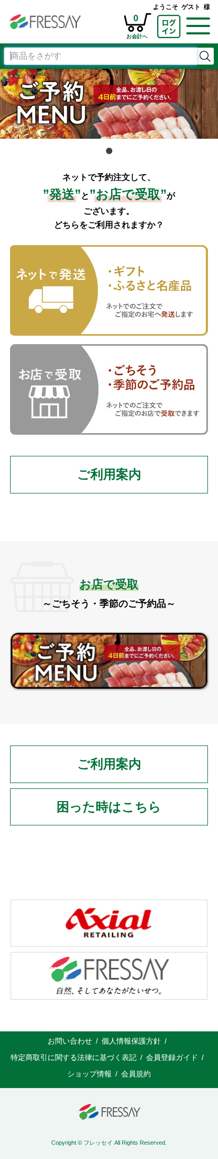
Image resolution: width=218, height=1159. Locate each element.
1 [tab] (109, 151)
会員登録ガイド (172, 1057)
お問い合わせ (70, 1041)
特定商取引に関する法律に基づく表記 (74, 1057)
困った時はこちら (109, 806)
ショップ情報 (89, 1074)
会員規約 (136, 1074)
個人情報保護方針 (131, 1041)
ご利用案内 (109, 474)
